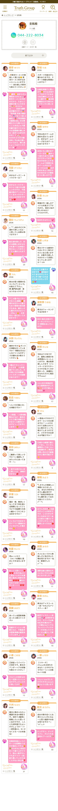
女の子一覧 (33, 47)
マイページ (43, 11)
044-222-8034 (30, 35)
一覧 (10, 158)
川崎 (33, 28)
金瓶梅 (33, 24)
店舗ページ (25, 47)
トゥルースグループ (24, 8)
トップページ (9, 15)
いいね (24, 153)
